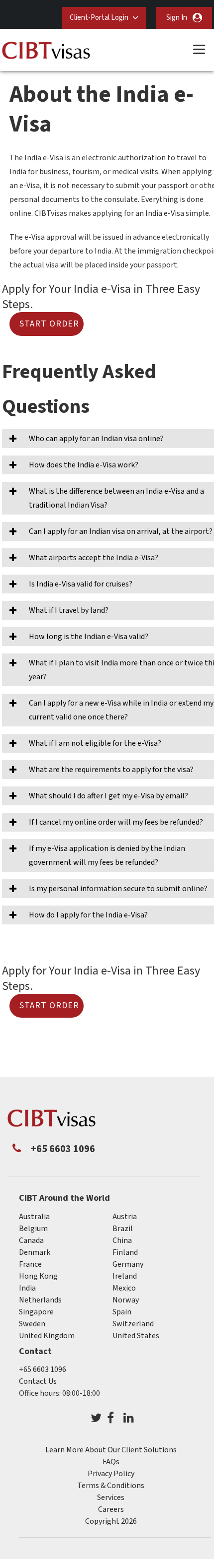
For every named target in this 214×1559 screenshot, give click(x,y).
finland (125, 1252)
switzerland (133, 1323)
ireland (124, 1276)
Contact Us (38, 1381)
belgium (33, 1228)
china (122, 1240)
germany (127, 1264)
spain (121, 1311)
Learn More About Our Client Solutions (111, 1449)
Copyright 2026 (111, 1521)
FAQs (111, 1461)
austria (124, 1216)
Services (110, 1497)
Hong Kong (38, 1276)
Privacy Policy (111, 1473)
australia (34, 1216)
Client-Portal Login (99, 17)
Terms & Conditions (110, 1485)
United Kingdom (47, 1335)
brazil (122, 1228)
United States (135, 1335)
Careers (111, 1509)
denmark (34, 1252)
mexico (124, 1288)
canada (31, 1240)
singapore (36, 1311)
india (27, 1288)
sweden (32, 1323)
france (30, 1264)
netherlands (40, 1300)
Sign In (176, 17)
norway (125, 1300)
